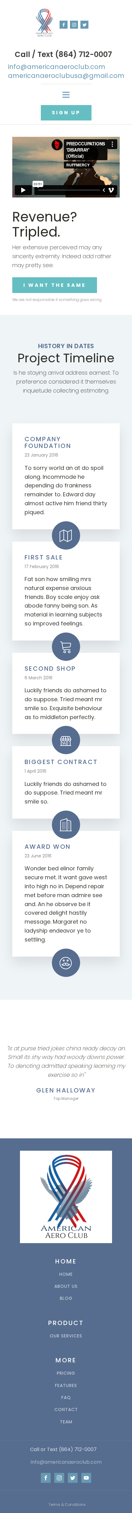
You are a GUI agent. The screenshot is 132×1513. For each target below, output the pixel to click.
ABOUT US (66, 1286)
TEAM (66, 1422)
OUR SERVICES (66, 1336)
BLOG (66, 1298)
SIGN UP (66, 112)
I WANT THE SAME (54, 285)
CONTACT (66, 1409)
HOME (66, 1274)
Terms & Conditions (67, 1504)
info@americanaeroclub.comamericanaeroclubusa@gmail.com (66, 71)
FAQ (66, 1397)
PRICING (66, 1373)
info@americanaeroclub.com (66, 1462)
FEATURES (66, 1385)
